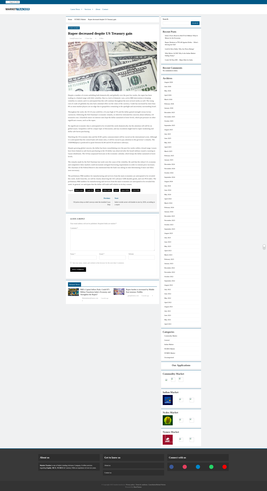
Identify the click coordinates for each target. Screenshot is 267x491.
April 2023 (167, 250)
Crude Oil (89, 190)
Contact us (107, 473)
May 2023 (167, 246)
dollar (98, 190)
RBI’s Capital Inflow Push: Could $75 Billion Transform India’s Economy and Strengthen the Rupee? (95, 292)
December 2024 (169, 164)
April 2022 (167, 302)
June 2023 (167, 242)
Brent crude (79, 190)
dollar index (107, 190)
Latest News (75, 9)
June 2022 (167, 294)
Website (131, 254)
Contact (105, 9)
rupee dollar (125, 190)
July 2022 (167, 289)
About (98, 9)
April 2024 (167, 199)
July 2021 (167, 311)
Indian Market (169, 344)
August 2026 (168, 82)
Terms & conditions (142, 484)
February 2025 (169, 155)
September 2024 (169, 177)
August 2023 (168, 233)
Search (165, 19)
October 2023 (168, 224)
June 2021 (167, 315)
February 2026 (169, 104)
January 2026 (168, 108)
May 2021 (167, 320)
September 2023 (169, 229)
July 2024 (167, 186)
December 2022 (169, 268)
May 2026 (167, 91)
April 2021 (167, 324)
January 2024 (168, 212)
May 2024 (167, 194)
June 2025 (167, 138)
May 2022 (167, 298)
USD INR (136, 190)
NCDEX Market (169, 349)
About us (107, 465)
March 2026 (168, 99)
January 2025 (168, 160)
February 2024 (169, 207)
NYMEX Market (74, 28)
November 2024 (169, 168)
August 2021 (168, 307)
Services (88, 9)
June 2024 (167, 190)
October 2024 (168, 173)
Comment (74, 228)
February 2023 (169, 259)
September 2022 (169, 281)
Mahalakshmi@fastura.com (90, 298)
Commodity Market (170, 336)
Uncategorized (169, 357)
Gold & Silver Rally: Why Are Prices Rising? (179, 49)
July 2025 (167, 134)
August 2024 (168, 181)
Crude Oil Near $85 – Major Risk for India (179, 60)
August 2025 (168, 130)
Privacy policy (130, 484)
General (166, 340)
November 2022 (169, 272)
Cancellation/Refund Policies (157, 484)
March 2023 (168, 255)
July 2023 (167, 238)
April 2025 (167, 147)
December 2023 (169, 216)
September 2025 (169, 125)
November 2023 (169, 220)
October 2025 (168, 121)
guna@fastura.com (76, 38)
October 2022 (168, 276)
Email (101, 254)
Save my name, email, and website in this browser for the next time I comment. (98, 263)
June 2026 (167, 86)
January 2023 (168, 263)
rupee (116, 190)
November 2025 (169, 117)
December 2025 (169, 112)
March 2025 (168, 151)
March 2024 (168, 203)
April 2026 (167, 95)
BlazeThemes (137, 487)
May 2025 (167, 142)
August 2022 (168, 285)
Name (72, 254)
